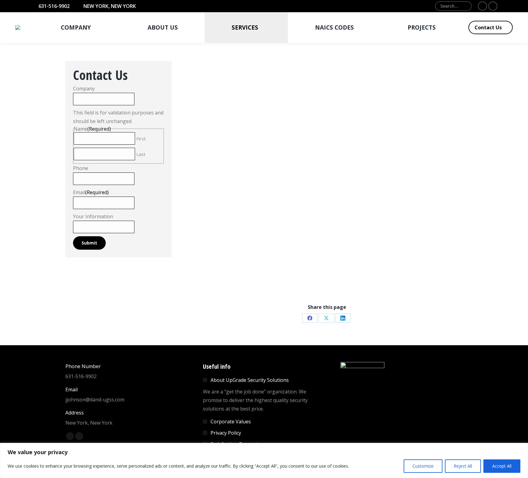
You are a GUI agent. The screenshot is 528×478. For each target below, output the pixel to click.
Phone (80, 168)
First (141, 139)
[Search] (464, 6)
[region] (264, 460)
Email (91, 192)
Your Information (93, 216)
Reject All (463, 466)
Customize (423, 466)
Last (140, 154)
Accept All (502, 466)
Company (84, 88)
